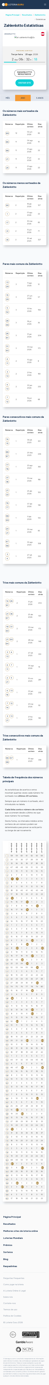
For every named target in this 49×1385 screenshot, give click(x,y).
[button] (45, 4)
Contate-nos (9, 1303)
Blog (5, 1259)
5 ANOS (39, 98)
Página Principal (12, 15)
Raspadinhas (10, 1266)
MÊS (8, 98)
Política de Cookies (12, 1316)
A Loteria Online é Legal (14, 1290)
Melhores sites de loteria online (20, 1231)
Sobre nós (8, 1297)
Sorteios (8, 1252)
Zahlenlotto (40, 15)
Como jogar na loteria (13, 1284)
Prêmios (7, 1245)
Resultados (27, 15)
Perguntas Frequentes (13, 1278)
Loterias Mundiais (13, 1238)
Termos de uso (10, 1309)
